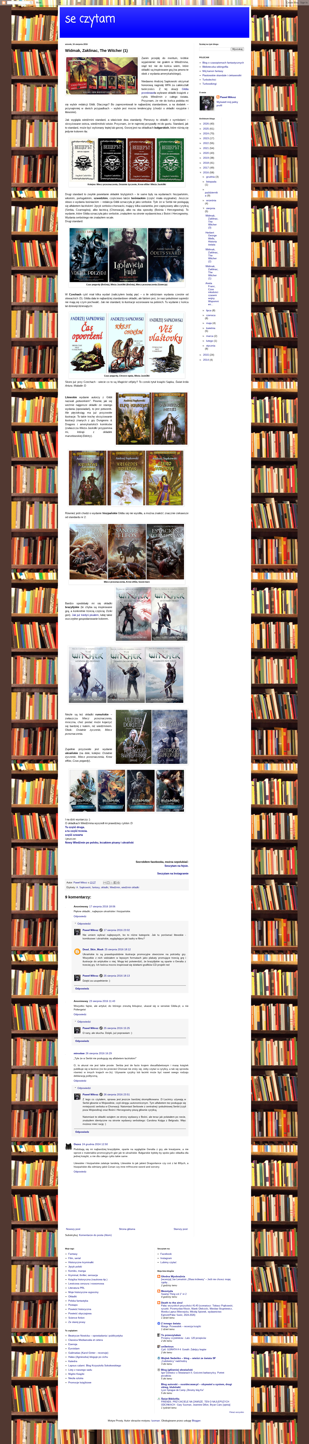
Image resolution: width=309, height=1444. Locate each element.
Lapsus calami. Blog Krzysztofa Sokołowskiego (94, 1365)
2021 (206, 148)
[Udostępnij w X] (111, 882)
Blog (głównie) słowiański (177, 1369)
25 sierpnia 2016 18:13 (117, 975)
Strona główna (127, 1229)
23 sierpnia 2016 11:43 (102, 1001)
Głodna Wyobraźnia (173, 1276)
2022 (206, 143)
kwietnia (210, 328)
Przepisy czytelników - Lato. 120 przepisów (183, 1338)
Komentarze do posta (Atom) (95, 1235)
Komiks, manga (77, 1270)
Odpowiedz (80, 916)
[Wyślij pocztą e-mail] (105, 882)
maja (209, 323)
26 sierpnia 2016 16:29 (99, 1053)
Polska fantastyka (78, 1300)
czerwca (210, 315)
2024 (206, 133)
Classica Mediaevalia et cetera (85, 1339)
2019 (206, 157)
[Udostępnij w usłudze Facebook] (115, 882)
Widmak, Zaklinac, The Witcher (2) (211, 255)
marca (210, 336)
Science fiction (76, 1317)
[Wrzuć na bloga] (108, 882)
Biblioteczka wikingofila (215, 66)
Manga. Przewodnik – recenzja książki (181, 1326)
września (211, 200)
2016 (206, 172)
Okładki (72, 1296)
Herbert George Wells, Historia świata (211, 238)
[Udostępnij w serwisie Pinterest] (118, 882)
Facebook (166, 1253)
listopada (211, 181)
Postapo (73, 1304)
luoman (155, 1420)
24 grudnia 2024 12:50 (95, 1144)
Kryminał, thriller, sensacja (83, 1275)
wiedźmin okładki (130, 887)
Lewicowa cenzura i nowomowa (86, 1283)
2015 (206, 354)
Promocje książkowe (79, 1382)
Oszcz (77, 1144)
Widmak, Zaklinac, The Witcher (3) (211, 221)
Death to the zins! (172, 1302)
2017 (206, 167)
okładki (104, 887)
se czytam (90, 19)
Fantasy (72, 1253)
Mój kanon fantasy (212, 71)
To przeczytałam (171, 1335)
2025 (206, 128)
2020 (206, 153)
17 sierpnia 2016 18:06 (102, 906)
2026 (206, 123)
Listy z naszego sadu (80, 1369)
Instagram (166, 1258)
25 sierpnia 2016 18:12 (118, 949)
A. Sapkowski (83, 887)
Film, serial (74, 1258)
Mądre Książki (76, 1373)
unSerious (167, 1346)
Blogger (196, 1420)
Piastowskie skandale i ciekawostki (221, 75)
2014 (206, 359)
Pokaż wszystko (236, 1412)
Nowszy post (73, 1229)
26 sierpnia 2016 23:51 (117, 1094)
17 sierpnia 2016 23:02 (117, 930)
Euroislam (74, 1348)
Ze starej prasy (76, 1322)
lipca (209, 310)
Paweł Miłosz (90, 930)
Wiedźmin (115, 887)
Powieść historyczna (79, 1309)
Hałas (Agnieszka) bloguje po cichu (88, 1356)
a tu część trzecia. (76, 830)
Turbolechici (209, 79)
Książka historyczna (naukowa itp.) (87, 1279)
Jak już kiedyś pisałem (85, 614)
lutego (210, 340)
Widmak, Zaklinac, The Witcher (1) (211, 272)
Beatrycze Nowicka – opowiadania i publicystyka (95, 1335)
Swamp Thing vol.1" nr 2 (174, 1294)
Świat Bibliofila (170, 1398)
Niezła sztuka (75, 1378)
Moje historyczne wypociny (83, 1292)
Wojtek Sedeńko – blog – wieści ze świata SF (188, 1358)
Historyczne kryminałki (81, 1262)
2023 (206, 138)
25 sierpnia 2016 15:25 (117, 1028)
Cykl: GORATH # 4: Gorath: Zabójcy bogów (183, 1349)
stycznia (210, 345)
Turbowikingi (209, 83)
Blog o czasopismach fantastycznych (223, 62)
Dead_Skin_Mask (93, 949)
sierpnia (210, 208)
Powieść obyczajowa (80, 1313)
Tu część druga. (75, 827)
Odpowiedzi (84, 923)
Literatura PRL (76, 1287)
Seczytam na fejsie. (176, 865)
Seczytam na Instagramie (172, 873)
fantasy (96, 887)
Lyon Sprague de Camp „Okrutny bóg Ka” (182, 1390)
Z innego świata (171, 1323)
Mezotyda (167, 1291)
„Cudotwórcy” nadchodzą (174, 1361)
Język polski (75, 1266)
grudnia (210, 176)
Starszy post (181, 1229)
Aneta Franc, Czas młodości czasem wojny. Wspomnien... (212, 294)
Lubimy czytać (168, 1262)
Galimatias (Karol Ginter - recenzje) (88, 1352)
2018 (206, 162)
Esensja (72, 1344)
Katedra (72, 1361)
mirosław (79, 1053)
